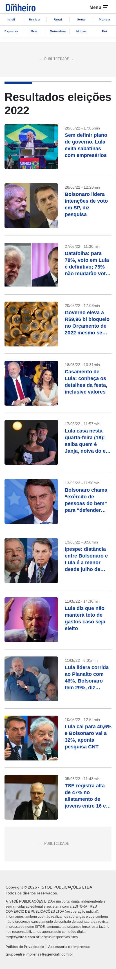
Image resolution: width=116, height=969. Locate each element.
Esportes (11, 31)
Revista (35, 19)
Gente (81, 19)
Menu (35, 31)
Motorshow (58, 31)
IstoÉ (11, 19)
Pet (104, 31)
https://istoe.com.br (23, 937)
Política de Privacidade (25, 947)
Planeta (104, 19)
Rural (58, 19)
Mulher (81, 31)
